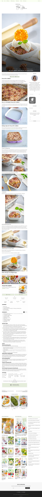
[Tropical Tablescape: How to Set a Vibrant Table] (24, 473)
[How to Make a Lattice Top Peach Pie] (6, 401)
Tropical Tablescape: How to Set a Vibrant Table (23, 478)
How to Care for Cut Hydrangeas (32, 433)
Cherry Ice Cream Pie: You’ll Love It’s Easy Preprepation (4, 457)
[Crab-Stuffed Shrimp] (8, 426)
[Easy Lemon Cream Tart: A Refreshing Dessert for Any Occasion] (11, 451)
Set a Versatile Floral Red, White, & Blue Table (24, 446)
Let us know (14, 385)
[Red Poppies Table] (18, 451)
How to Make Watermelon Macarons (10, 478)
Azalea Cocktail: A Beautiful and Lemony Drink (34, 440)
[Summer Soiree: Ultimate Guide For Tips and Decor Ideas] (18, 462)
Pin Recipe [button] (21, 294)
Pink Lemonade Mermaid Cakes (4, 467)
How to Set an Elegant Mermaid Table (17, 446)
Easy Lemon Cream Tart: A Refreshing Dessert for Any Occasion (11, 457)
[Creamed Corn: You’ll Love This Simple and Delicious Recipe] (11, 462)
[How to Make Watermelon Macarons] (11, 473)
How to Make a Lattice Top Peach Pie (33, 418)
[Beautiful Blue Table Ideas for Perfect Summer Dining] (24, 462)
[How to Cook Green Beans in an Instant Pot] (15, 401)
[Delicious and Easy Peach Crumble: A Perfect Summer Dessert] (4, 473)
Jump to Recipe (13, 76)
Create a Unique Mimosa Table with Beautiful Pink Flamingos (17, 478)
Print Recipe (17, 76)
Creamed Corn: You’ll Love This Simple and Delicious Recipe (10, 468)
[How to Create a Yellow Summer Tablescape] (24, 451)
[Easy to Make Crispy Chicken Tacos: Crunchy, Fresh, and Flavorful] (23, 401)
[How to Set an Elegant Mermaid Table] (18, 441)
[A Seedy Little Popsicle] (11, 440)
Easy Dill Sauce (30, 431)
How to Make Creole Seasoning (32, 438)
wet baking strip (12, 128)
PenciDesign (27, 494)
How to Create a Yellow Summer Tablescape (23, 456)
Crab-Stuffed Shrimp (5, 435)
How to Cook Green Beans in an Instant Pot (33, 420)
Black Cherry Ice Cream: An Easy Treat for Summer (4, 446)
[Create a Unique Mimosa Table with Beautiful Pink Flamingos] (18, 473)
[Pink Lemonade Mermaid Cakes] (4, 462)
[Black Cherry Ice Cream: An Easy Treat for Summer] (4, 440)
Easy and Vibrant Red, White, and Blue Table (20, 436)
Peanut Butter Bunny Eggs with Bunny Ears (33, 442)
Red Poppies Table (17, 456)
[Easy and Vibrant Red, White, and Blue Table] (21, 426)
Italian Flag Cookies (30, 453)
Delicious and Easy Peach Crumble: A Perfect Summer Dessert (4, 479)
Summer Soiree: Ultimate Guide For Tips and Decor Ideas (18, 467)
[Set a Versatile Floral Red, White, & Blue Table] (24, 441)
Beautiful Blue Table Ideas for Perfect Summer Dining (23, 467)
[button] (2, 288)
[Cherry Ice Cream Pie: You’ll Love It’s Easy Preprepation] (4, 451)
